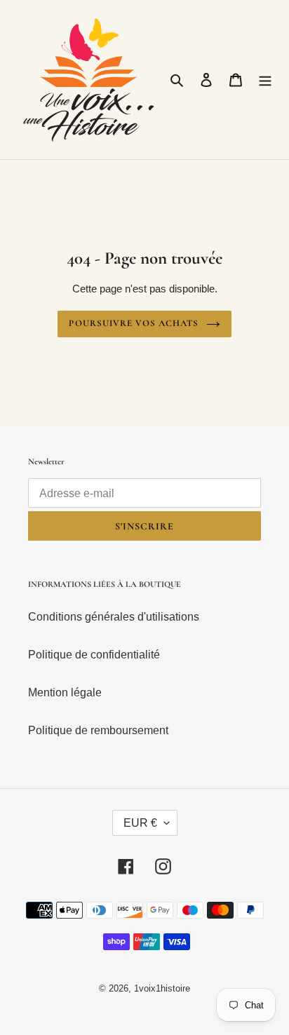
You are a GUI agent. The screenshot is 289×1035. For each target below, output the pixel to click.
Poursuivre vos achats (134, 323)
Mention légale (65, 692)
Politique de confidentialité (94, 655)
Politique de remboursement (98, 730)
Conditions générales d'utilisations (113, 617)
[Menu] (265, 80)
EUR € (140, 823)
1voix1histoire (162, 988)
